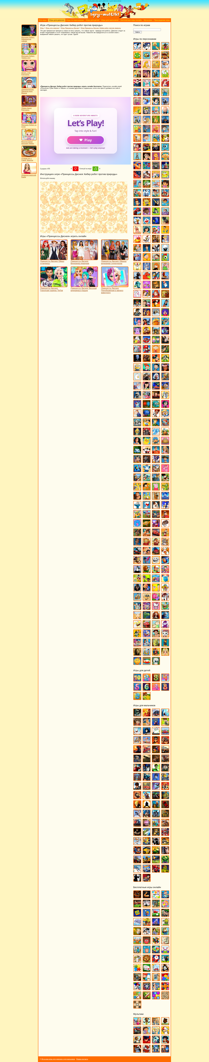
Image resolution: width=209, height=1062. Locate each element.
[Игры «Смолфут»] (165, 498)
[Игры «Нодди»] (165, 388)
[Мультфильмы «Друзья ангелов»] (156, 1033)
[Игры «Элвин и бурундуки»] (156, 654)
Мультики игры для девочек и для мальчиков (58, 1059)
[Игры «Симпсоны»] (146, 498)
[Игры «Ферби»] (165, 581)
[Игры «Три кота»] (165, 553)
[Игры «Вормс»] (146, 743)
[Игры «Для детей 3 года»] (156, 680)
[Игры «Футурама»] (137, 608)
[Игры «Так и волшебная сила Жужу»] (137, 535)
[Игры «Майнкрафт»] (137, 952)
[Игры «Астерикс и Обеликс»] (137, 95)
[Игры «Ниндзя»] (146, 807)
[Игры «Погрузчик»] (165, 816)
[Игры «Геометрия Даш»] (137, 915)
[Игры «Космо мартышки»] (146, 287)
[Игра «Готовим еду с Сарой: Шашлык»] (29, 157)
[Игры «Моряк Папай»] (137, 388)
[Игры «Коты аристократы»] (137, 296)
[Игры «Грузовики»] (156, 752)
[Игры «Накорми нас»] (165, 798)
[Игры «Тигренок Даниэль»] (146, 544)
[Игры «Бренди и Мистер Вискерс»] (146, 122)
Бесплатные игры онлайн (131, 20)
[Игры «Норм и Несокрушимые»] (137, 397)
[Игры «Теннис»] (156, 989)
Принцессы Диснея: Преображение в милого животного (112, 290)
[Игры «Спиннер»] (146, 989)
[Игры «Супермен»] (137, 853)
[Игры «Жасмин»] (146, 232)
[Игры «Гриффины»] (156, 177)
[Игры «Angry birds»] (165, 49)
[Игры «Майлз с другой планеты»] (165, 333)
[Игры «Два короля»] (137, 196)
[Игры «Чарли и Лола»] (156, 627)
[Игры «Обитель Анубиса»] (156, 397)
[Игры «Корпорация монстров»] (137, 287)
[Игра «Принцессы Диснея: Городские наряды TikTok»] (54, 286)
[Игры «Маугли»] (165, 351)
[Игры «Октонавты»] (156, 407)
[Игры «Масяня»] (156, 351)
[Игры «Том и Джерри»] (165, 544)
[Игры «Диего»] (165, 205)
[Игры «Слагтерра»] (146, 844)
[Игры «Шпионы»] (137, 880)
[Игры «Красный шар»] (146, 943)
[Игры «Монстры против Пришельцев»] (156, 379)
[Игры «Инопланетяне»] (137, 779)
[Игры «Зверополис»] (146, 241)
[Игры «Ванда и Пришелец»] (137, 131)
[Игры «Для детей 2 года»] (146, 680)
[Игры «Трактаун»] (156, 553)
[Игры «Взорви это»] (165, 906)
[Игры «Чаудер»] (165, 627)
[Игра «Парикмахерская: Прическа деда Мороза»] (29, 88)
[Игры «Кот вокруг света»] (137, 943)
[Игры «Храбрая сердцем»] (156, 618)
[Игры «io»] (146, 897)
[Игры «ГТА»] (165, 752)
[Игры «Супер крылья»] (146, 517)
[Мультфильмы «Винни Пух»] (165, 1024)
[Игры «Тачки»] (156, 535)
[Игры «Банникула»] (146, 95)
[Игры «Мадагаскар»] (156, 333)
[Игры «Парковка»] (165, 807)
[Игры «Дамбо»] (156, 186)
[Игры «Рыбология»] (146, 480)
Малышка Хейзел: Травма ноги (28, 57)
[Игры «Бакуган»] (137, 724)
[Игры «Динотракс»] (137, 214)
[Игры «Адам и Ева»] (156, 67)
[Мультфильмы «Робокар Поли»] (156, 1051)
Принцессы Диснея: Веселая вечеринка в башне (84, 289)
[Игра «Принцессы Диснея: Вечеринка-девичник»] (84, 259)
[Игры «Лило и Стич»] (146, 324)
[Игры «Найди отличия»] (165, 952)
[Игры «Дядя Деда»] (137, 232)
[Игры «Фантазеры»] (156, 581)
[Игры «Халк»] (165, 862)
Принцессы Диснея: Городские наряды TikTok (51, 289)
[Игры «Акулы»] (165, 715)
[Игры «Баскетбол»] (146, 724)
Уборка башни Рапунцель (26, 109)
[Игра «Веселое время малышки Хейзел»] (29, 140)
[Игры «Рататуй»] (146, 462)
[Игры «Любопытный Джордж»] (146, 333)
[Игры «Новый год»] (156, 961)
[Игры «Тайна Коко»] (156, 526)
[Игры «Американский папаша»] (137, 85)
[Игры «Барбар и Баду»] (165, 95)
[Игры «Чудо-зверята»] (146, 636)
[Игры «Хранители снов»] (165, 618)
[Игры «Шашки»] (137, 1007)
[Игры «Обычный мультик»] (165, 397)
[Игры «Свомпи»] (165, 489)
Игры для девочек (56, 20)
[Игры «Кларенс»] (165, 269)
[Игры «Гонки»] (146, 752)
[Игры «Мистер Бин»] (156, 370)
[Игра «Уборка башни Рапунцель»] (29, 106)
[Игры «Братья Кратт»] (137, 122)
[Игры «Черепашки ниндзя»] (165, 871)
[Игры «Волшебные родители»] (165, 131)
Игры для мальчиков (109, 20)
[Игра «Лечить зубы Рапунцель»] (29, 71)
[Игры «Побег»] (156, 816)
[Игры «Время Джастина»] (146, 140)
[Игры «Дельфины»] (137, 925)
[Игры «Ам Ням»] (165, 76)
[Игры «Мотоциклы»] (146, 798)
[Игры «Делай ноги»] (146, 196)
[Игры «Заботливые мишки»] (156, 232)
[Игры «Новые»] (146, 961)
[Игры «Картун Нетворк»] (146, 934)
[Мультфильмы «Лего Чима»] (137, 1042)
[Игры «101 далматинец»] (137, 49)
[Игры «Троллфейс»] (156, 563)
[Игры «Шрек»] (156, 645)
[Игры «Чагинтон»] (146, 627)
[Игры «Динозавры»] (146, 761)
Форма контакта (82, 1059)
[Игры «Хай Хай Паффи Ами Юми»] (146, 608)
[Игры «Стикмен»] (156, 844)
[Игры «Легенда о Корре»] (137, 315)
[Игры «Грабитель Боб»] (165, 915)
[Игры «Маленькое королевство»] (156, 342)
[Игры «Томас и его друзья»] (137, 553)
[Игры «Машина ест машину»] (146, 789)
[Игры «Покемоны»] (146, 443)
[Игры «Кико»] (146, 269)
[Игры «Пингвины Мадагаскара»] (137, 425)
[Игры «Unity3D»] (137, 715)
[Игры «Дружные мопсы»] (165, 223)
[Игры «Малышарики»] (137, 351)
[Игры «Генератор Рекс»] (156, 743)
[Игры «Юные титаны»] (146, 880)
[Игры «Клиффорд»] (146, 278)
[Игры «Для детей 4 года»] (165, 680)
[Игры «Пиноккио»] (146, 425)
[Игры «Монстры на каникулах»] (146, 379)
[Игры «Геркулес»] (137, 168)
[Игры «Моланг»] (137, 379)
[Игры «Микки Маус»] (156, 361)
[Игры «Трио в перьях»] (137, 563)
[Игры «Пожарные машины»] (146, 825)
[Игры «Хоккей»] (137, 871)
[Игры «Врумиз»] (165, 140)
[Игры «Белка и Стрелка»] (146, 104)
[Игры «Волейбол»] (137, 743)
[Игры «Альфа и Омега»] (156, 76)
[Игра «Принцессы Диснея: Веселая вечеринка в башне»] (84, 286)
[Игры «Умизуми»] (165, 572)
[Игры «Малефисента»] (165, 342)
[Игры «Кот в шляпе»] (165, 287)
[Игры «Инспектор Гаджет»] (137, 251)
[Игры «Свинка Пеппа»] (156, 489)
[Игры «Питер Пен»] (156, 425)
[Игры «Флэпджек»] (146, 599)
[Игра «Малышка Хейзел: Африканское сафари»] (29, 35)
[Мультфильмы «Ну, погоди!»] (137, 1051)
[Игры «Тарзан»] (146, 535)
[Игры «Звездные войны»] (146, 770)
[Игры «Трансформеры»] (146, 862)
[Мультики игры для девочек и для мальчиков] (104, 18)
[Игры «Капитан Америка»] (146, 779)
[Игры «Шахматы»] (165, 998)
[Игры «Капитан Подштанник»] (137, 260)
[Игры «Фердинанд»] (137, 590)
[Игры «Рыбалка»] (146, 834)
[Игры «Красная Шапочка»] (156, 296)
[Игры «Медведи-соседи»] (146, 361)
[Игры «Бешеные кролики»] (137, 734)
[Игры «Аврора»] (146, 67)
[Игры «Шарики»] (156, 998)
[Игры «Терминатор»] (165, 853)
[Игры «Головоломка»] (165, 168)
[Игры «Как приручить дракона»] (156, 251)
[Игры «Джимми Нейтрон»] (137, 205)
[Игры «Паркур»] (137, 816)
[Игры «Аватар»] (146, 715)
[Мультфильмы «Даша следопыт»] (146, 1033)
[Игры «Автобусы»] (156, 715)
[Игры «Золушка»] (165, 241)
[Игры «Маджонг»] (165, 943)
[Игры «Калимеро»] (165, 251)
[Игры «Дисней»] (156, 925)
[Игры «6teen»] (156, 49)
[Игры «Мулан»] (146, 388)
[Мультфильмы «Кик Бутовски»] (165, 1033)
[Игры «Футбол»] (156, 862)
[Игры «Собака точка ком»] (156, 507)
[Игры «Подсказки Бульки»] (156, 434)
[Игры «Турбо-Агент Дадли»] (137, 572)
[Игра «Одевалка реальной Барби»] (29, 173)
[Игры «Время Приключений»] (156, 140)
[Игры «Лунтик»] (137, 333)
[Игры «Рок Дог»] (137, 480)
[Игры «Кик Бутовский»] (137, 269)
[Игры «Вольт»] (137, 140)
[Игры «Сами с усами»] (137, 489)
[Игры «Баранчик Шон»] (156, 95)
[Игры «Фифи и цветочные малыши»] (165, 590)
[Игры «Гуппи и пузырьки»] (137, 186)
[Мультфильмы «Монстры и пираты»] (165, 1042)
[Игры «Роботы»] (156, 825)
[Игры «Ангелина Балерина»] (146, 85)
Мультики (148, 20)
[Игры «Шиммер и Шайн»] (137, 645)
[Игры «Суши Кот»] (137, 526)
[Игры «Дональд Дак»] (137, 223)
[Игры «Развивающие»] (165, 980)
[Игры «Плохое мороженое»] (165, 970)
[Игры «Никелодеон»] (137, 961)
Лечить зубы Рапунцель (26, 73)
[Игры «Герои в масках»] (146, 168)
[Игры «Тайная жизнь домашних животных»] (165, 526)
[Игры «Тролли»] (146, 563)
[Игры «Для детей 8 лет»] (165, 689)
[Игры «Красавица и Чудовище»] (146, 296)
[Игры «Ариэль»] (165, 85)
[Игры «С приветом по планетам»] (165, 480)
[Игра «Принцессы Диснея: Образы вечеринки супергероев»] (114, 259)
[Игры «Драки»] (156, 761)
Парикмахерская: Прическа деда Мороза (27, 91)
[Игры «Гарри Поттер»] (146, 159)
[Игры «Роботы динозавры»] (165, 825)
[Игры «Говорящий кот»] (156, 168)
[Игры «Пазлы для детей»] (137, 970)
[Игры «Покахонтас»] (137, 443)
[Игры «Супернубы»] (156, 517)
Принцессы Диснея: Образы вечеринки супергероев (114, 262)
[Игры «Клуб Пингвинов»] (156, 278)
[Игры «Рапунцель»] (165, 452)
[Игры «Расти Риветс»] (137, 462)
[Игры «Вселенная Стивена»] (137, 150)
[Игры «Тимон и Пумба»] (156, 544)
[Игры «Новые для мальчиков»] (156, 807)
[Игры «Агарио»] (156, 897)
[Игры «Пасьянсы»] (146, 970)
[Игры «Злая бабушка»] (156, 241)
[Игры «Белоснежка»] (156, 104)
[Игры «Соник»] (165, 507)
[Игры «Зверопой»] (137, 241)
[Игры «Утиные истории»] (137, 581)
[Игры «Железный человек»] (137, 770)
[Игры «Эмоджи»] (137, 663)
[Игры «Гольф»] (156, 915)
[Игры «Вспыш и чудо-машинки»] (146, 150)
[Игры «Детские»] (146, 925)
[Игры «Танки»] (156, 853)
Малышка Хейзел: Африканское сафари (28, 39)
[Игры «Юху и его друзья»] (156, 663)
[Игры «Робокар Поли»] (146, 471)
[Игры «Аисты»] (165, 67)
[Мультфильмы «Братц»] (156, 1024)
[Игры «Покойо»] (156, 443)
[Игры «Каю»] (146, 260)
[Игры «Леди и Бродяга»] (146, 315)
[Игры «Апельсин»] (156, 85)
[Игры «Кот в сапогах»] (156, 287)
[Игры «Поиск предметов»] (137, 980)
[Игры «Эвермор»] (137, 654)
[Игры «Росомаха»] (137, 834)
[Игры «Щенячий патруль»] (165, 645)
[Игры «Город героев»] (137, 177)
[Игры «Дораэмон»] (146, 223)
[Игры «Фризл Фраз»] (156, 599)
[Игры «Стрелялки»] (165, 844)
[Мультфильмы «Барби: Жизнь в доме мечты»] (137, 1024)
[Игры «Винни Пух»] (156, 131)
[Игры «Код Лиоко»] (156, 779)
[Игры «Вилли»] (165, 734)
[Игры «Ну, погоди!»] (146, 397)
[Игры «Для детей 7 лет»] (156, 689)
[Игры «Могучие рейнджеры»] (165, 789)
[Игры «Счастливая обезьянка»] (146, 526)
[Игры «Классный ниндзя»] (137, 278)
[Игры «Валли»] (165, 122)
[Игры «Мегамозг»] (137, 361)
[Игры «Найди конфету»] (156, 952)
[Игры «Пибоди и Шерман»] (156, 416)
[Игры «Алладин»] (146, 76)
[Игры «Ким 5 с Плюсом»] (156, 269)
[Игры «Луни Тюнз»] (165, 324)
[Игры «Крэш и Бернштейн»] (146, 306)
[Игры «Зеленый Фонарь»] (156, 770)
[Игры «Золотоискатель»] (137, 934)
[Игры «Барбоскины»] (137, 104)
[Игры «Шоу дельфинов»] (146, 645)
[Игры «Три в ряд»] (165, 989)
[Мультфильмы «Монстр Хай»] (156, 1042)
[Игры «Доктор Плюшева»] (146, 214)
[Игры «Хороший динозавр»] (146, 618)
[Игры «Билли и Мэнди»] (146, 113)
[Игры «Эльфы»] (165, 654)
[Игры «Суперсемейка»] (165, 517)
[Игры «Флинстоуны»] (137, 599)
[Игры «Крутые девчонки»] (137, 306)
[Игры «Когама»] (165, 934)
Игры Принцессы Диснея (70, 28)
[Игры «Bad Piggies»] (137, 58)
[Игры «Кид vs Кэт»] (156, 260)
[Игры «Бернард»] (165, 104)
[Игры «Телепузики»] (165, 535)
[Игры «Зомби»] (165, 770)
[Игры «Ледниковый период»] (156, 315)
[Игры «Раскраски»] (137, 989)
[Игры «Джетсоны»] (165, 196)
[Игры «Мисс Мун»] (146, 370)
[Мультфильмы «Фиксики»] (165, 1051)
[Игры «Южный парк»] (146, 663)
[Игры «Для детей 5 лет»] (137, 689)
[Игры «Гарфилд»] (156, 159)
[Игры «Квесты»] (156, 934)
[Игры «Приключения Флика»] (137, 452)
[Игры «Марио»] (146, 351)
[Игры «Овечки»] (165, 961)
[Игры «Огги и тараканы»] (137, 407)
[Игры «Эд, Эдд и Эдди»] (146, 654)
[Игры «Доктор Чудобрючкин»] (156, 214)
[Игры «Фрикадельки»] (165, 599)
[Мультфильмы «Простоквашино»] (146, 1051)
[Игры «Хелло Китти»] (156, 608)
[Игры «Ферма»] (137, 998)
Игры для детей (92, 20)
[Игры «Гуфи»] (146, 186)
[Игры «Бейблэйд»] (156, 724)
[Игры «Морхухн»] (165, 379)
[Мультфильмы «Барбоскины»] (146, 1024)
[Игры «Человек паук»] (156, 871)
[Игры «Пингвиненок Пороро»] (165, 416)
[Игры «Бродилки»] (156, 906)
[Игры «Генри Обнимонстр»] (165, 159)
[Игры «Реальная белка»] (156, 462)
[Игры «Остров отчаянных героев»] (165, 407)
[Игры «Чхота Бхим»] (156, 636)
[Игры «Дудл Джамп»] (165, 925)
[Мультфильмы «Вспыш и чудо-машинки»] (137, 1033)
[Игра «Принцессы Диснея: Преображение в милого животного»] (114, 286)
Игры (42, 28)
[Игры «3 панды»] (146, 49)
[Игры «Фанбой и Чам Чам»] (146, 581)
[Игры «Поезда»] (137, 825)
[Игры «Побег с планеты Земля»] (165, 425)
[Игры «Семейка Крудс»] (137, 498)
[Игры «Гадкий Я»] (156, 150)
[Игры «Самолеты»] (137, 844)
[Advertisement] (75, 60)
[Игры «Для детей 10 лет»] (137, 680)
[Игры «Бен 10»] (165, 724)
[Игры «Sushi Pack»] (137, 67)
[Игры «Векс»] (156, 734)
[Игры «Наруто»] (137, 807)
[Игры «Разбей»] (156, 980)
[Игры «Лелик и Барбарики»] (165, 315)
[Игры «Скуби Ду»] (156, 498)
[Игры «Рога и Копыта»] (156, 471)
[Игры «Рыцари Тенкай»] (165, 834)
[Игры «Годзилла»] (137, 752)
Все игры (43, 20)
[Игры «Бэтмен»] (146, 734)
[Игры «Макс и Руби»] (137, 342)
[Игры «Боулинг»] (146, 906)
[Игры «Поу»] (165, 443)
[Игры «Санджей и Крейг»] (146, 489)
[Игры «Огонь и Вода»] (146, 407)
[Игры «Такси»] (146, 853)
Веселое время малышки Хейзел (27, 142)
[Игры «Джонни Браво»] (156, 205)
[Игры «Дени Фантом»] (137, 761)
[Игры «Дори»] (156, 223)
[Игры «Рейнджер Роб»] (165, 462)
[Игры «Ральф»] (156, 452)
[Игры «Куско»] (165, 306)
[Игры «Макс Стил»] (137, 789)
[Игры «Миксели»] (165, 361)
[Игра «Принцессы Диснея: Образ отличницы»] (54, 259)
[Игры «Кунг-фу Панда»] (156, 306)
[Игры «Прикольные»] (146, 980)
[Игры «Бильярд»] (137, 906)
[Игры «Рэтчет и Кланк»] (156, 480)
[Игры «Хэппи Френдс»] (137, 627)
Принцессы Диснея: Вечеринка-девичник (80, 262)
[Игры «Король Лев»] (165, 278)
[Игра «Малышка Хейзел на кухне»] (29, 123)
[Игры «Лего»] (165, 779)
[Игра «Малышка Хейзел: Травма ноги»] (29, 54)
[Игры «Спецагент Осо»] (137, 517)
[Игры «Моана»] (165, 370)
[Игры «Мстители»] (156, 798)
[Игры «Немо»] (156, 388)
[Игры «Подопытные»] (146, 434)
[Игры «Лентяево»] (137, 324)
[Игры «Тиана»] (137, 544)
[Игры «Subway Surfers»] (165, 58)
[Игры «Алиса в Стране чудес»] (137, 76)
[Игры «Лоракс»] (156, 324)
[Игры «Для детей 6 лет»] (146, 689)
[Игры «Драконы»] (165, 761)
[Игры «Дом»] (165, 214)
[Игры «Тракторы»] (137, 862)
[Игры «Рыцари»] (156, 834)
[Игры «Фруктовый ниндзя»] (146, 998)
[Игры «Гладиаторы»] (165, 743)
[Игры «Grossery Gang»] (156, 58)
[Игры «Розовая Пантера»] (165, 471)
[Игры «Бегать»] (165, 897)
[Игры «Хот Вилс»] (146, 871)
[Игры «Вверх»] (146, 131)
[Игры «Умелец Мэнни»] (156, 572)
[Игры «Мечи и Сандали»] (156, 789)
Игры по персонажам (75, 20)
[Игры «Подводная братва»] (137, 434)
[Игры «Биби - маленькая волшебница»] (137, 113)
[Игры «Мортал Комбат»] (137, 798)
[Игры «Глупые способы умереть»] (146, 915)
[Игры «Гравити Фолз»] (146, 177)
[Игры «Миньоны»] (137, 370)
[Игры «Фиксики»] (146, 590)
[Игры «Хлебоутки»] (165, 608)
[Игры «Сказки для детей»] (146, 698)
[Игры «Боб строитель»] (156, 113)
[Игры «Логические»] (156, 943)
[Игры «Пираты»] (146, 816)
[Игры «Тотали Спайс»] (146, 553)
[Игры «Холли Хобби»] (137, 618)
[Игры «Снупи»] (146, 507)
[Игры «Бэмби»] (156, 122)
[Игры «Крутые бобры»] (165, 296)
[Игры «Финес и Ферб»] (156, 590)
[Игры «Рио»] (137, 471)
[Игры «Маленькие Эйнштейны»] (146, 342)
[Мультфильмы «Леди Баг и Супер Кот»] (146, 1042)
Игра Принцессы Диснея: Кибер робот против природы (101, 28)
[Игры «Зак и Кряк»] (165, 232)
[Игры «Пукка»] (146, 452)
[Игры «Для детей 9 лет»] (137, 698)
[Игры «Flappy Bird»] (146, 58)
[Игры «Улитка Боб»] (146, 572)
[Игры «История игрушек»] (146, 251)
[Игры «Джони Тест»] (146, 205)
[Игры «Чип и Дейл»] (137, 636)
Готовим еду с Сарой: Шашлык (27, 159)
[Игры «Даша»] (165, 186)
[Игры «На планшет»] (146, 952)
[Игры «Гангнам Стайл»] (137, 159)
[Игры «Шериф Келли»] (165, 636)
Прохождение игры (162, 20)
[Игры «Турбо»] (165, 563)
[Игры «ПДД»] (156, 970)
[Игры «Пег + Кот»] (137, 416)
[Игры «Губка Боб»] (165, 177)
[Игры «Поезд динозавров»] (165, 434)
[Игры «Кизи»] (165, 260)
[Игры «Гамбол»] (165, 150)
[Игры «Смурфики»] (137, 507)
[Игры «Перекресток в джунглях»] (146, 416)
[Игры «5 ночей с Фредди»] (137, 897)
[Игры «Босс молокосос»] (165, 113)
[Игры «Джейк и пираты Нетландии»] (156, 196)
